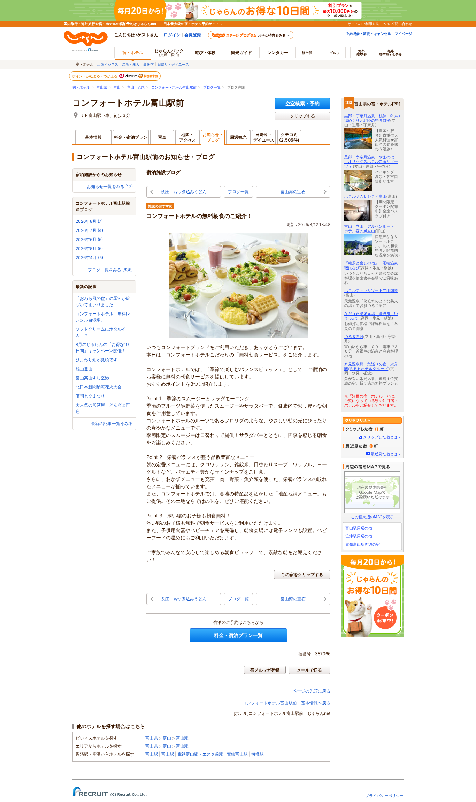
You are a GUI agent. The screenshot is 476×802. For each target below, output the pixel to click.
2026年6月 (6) (89, 239)
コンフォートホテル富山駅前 (174, 87)
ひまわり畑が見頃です (96, 359)
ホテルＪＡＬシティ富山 (365, 196)
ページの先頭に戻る (311, 691)
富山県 (102, 87)
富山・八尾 (136, 87)
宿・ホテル (81, 87)
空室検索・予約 (302, 103)
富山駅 (182, 738)
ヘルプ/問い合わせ (397, 24)
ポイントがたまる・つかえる (95, 76)
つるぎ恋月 (353, 336)
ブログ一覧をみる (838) (110, 269)
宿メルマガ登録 (264, 670)
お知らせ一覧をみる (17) (110, 186)
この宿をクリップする (302, 574)
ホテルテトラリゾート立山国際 (371, 290)
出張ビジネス (107, 64)
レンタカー (277, 52)
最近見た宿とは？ (386, 454)
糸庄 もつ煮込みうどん (184, 191)
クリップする (302, 116)
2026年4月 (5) (89, 257)
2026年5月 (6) (89, 248)
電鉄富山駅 (237, 754)
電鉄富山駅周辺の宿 (362, 544)
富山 (117, 87)
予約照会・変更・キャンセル (368, 33)
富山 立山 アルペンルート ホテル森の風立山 (371, 228)
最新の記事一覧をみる (112, 423)
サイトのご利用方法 (363, 24)
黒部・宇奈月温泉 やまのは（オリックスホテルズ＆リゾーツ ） (371, 161)
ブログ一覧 (212, 87)
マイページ (403, 33)
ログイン (172, 34)
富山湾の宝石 (293, 191)
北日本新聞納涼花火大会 (99, 386)
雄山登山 (84, 368)
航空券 (307, 53)
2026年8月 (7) (89, 221)
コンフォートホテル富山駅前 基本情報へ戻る (286, 702)
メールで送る (309, 670)
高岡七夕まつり (90, 396)
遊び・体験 (205, 52)
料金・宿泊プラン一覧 (238, 635)
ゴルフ (334, 53)
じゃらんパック (169, 52)
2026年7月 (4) (89, 230)
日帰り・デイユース (173, 64)
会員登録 (192, 34)
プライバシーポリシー (384, 795)
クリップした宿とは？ (382, 437)
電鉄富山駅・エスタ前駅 (200, 754)
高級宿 (148, 64)
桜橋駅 (257, 754)
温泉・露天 (130, 64)
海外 (361, 52)
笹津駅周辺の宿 (358, 536)
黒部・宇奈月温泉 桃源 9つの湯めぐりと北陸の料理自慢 (372, 118)
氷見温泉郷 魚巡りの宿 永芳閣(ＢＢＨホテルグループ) (371, 366)
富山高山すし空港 (92, 377)
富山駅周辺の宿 (358, 528)
